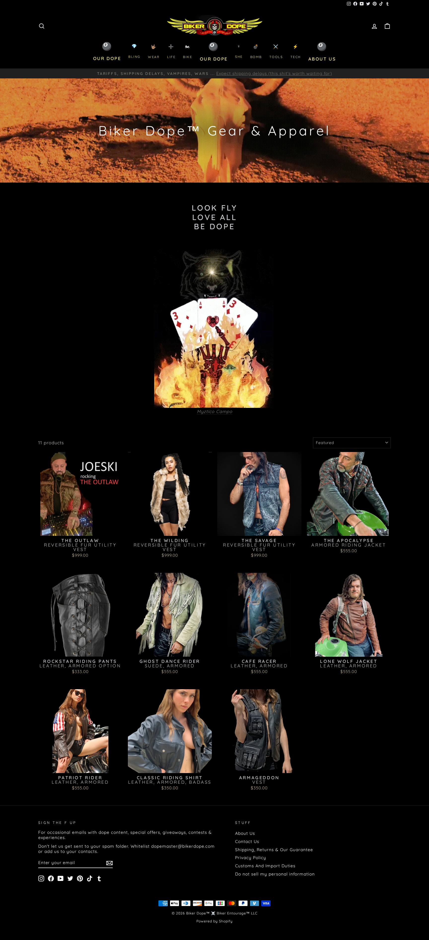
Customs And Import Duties (265, 865)
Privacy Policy (250, 857)
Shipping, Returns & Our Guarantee (274, 849)
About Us (245, 833)
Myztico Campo (214, 411)
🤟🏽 (154, 51)
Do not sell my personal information (275, 873)
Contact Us (247, 841)
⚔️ (276, 51)
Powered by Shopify (214, 921)
